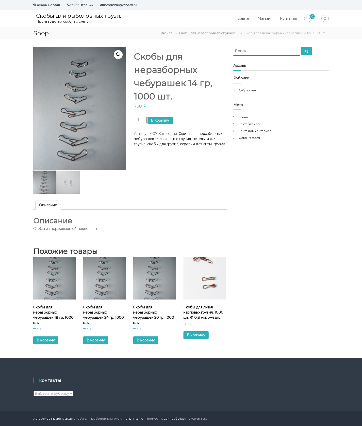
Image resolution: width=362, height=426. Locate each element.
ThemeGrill (153, 418)
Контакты (288, 18)
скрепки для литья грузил (202, 144)
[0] (308, 18)
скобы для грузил (162, 144)
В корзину (160, 120)
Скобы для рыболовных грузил (80, 16)
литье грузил (179, 139)
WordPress (199, 418)
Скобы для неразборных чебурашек (208, 33)
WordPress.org (249, 138)
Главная (243, 18)
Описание (48, 205)
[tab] (48, 205)
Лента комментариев (254, 131)
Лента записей (249, 124)
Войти (243, 117)
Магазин (265, 18)
